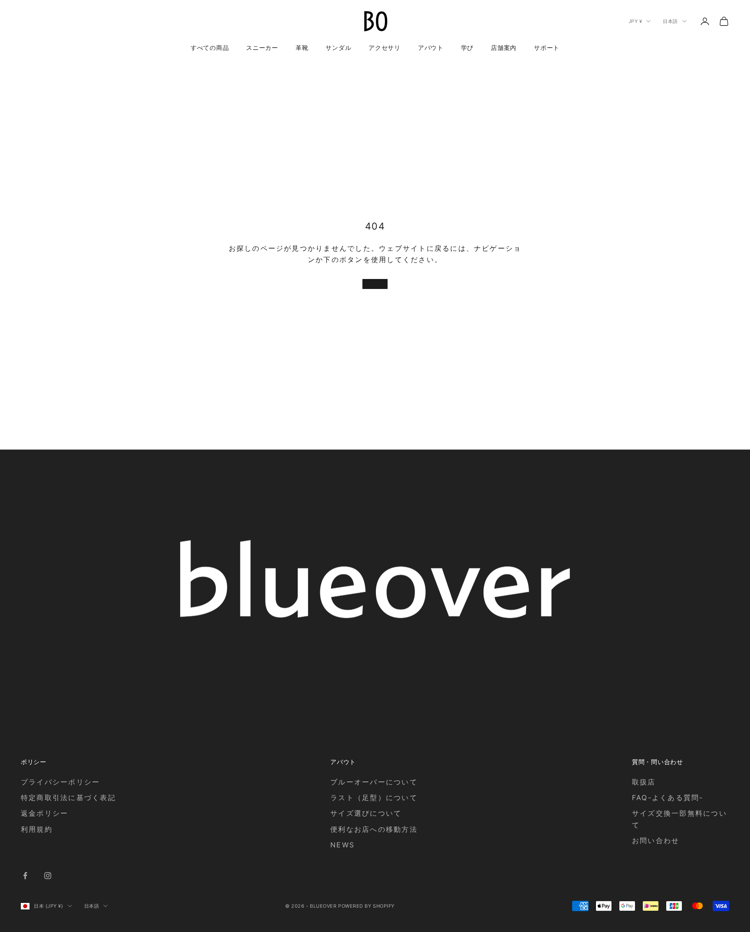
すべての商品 (210, 47)
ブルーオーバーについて (374, 782)
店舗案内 (503, 47)
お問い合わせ (655, 840)
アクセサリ (384, 47)
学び (467, 47)
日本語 (670, 21)
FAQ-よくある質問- (668, 797)
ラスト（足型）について (374, 797)
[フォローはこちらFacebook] (25, 875)
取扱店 (644, 782)
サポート (546, 47)
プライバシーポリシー (60, 782)
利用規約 (37, 829)
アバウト (431, 47)
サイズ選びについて (365, 813)
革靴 (302, 47)
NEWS (342, 844)
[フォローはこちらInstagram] (47, 875)
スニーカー (262, 47)
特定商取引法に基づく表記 (68, 797)
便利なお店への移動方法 (374, 829)
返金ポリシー (44, 813)
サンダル (338, 47)
